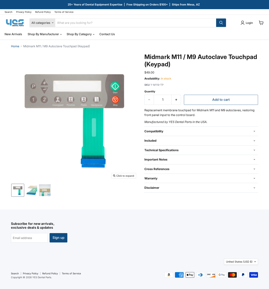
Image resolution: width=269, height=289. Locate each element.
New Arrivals (13, 34)
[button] (18, 190)
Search (8, 12)
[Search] (221, 23)
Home (15, 46)
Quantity (149, 91)
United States (239, 261)
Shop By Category (79, 34)
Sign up (58, 238)
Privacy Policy (23, 12)
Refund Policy (43, 12)
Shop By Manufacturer (44, 34)
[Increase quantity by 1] (176, 100)
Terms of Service (64, 12)
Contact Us (107, 34)
